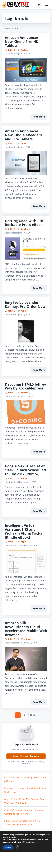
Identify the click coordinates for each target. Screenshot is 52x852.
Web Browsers (27, 639)
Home (7, 28)
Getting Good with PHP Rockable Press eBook (24, 222)
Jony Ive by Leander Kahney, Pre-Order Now (25, 304)
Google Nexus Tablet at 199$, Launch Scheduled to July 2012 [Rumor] (25, 470)
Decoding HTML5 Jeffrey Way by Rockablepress (25, 386)
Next (32, 715)
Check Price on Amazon (26, 756)
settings (30, 842)
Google (24, 478)
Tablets (24, 50)
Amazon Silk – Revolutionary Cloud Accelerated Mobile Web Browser (26, 628)
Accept (8, 847)
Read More (39, 116)
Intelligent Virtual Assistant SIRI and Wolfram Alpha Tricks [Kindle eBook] (23, 531)
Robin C (11, 50)
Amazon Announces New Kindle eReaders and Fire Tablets (23, 135)
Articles (24, 229)
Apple (23, 310)
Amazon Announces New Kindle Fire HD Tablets (22, 41)
